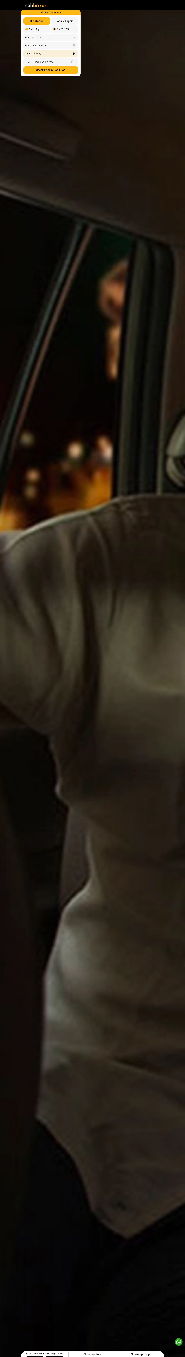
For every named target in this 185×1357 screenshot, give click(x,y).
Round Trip (34, 29)
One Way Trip (63, 29)
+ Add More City (33, 53)
